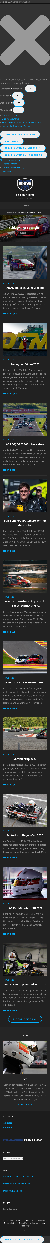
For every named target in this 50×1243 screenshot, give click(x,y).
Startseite (10, 212)
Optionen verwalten (11, 115)
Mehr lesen (10, 314)
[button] (25, 41)
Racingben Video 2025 (25, 364)
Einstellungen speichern (23, 155)
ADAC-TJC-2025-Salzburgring (25, 288)
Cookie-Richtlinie (10, 163)
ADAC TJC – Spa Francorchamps (25, 682)
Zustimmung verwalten (22, 1239)
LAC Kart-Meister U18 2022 (25, 908)
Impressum (7, 171)
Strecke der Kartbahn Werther (17, 1183)
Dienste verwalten (10, 119)
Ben (25, 1079)
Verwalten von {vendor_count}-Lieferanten (22, 122)
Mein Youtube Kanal (12, 1191)
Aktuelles (8, 283)
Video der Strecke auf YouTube (18, 1176)
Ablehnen (12, 141)
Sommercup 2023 (25, 759)
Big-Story (7, 1127)
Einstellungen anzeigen (23, 148)
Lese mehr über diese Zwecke (16, 126)
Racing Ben (25, 195)
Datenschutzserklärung (13, 167)
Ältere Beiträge (25, 1019)
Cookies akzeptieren (20, 134)
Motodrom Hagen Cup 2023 (25, 835)
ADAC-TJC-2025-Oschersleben (25, 444)
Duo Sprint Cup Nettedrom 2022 (25, 984)
